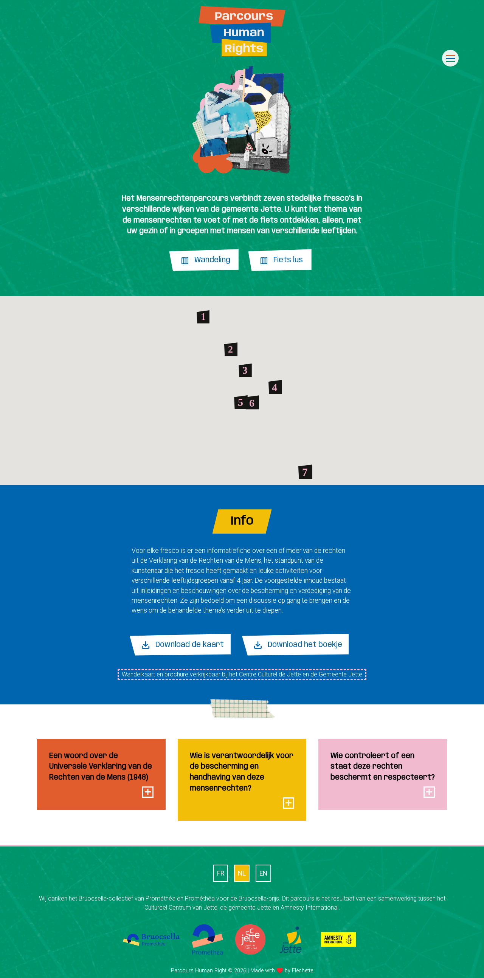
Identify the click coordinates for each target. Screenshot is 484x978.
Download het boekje (305, 645)
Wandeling (212, 260)
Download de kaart (189, 645)
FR (220, 873)
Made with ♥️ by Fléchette (281, 970)
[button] (203, 316)
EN (263, 873)
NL (242, 873)
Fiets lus (288, 260)
